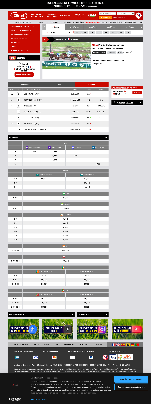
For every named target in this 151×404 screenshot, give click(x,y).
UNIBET (99, 345)
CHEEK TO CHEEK (30, 112)
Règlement (69, 345)
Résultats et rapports (51, 15)
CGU (56, 345)
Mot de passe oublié (119, 17)
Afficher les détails (38, 399)
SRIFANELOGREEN (31, 100)
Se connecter (105, 17)
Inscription (65, 15)
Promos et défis (79, 15)
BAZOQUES (28, 106)
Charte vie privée (41, 345)
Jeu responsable (20, 345)
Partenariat (85, 345)
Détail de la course (99, 53)
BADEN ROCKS (29, 124)
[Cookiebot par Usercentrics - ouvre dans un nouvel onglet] (15, 399)
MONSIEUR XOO (30, 94)
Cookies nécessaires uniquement (131, 387)
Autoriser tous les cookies (131, 379)
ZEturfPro (128, 53)
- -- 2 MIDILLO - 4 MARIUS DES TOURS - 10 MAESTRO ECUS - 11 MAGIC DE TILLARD (84, 22)
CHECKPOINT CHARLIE (32, 129)
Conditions (111, 53)
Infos (120, 53)
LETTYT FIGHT (29, 118)
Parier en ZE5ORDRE (24, 74)
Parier (137, 93)
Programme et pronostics (36, 15)
